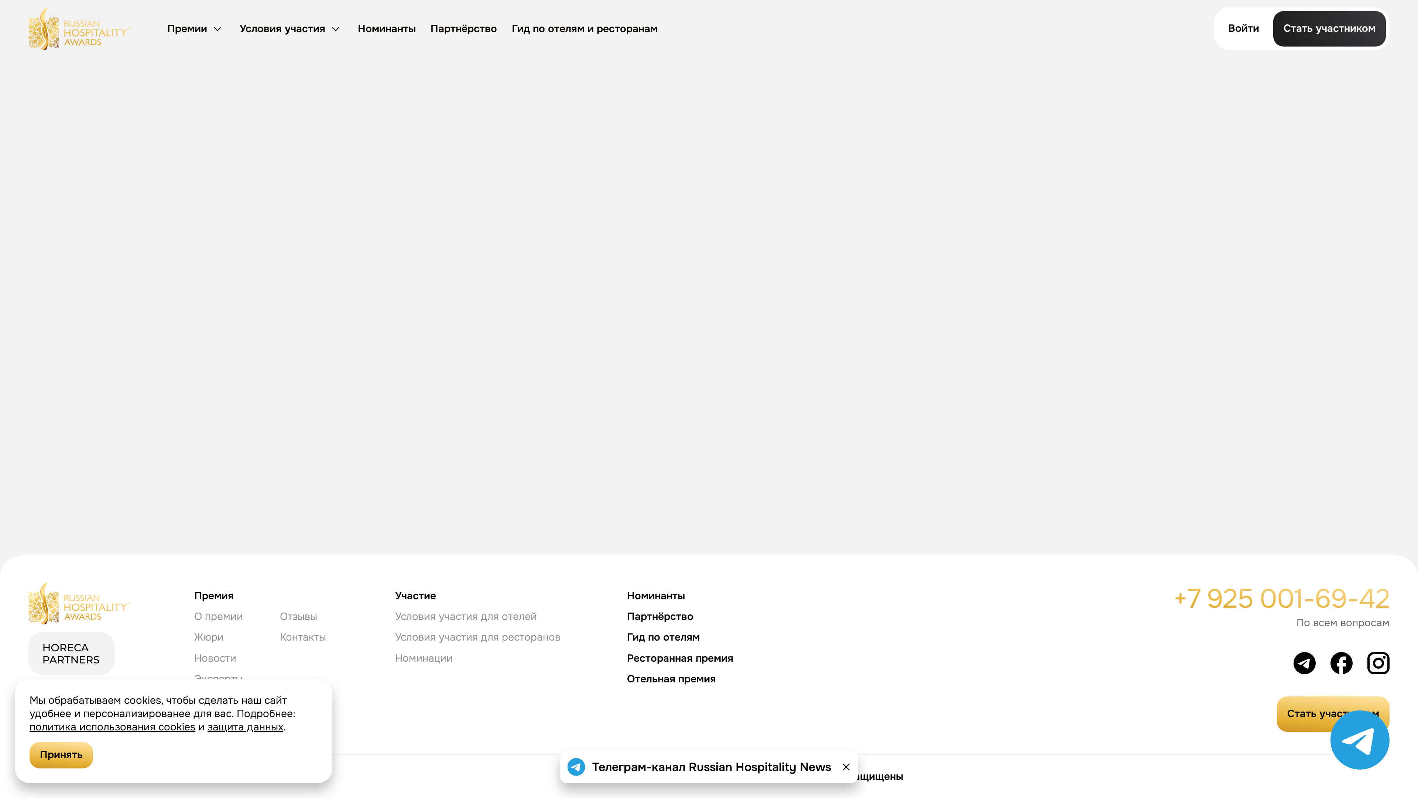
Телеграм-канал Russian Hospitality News (711, 767)
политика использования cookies (112, 727)
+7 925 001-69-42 (1281, 599)
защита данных (245, 727)
